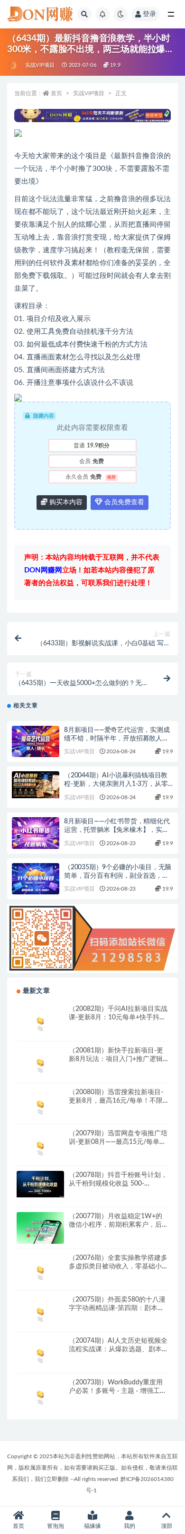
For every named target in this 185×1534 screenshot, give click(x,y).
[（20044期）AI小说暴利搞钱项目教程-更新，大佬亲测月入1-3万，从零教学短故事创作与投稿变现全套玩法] (35, 784)
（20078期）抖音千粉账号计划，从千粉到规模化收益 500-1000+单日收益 (118, 1183)
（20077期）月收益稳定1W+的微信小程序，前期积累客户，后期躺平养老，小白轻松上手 (118, 1225)
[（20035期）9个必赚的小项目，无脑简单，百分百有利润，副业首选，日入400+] (35, 879)
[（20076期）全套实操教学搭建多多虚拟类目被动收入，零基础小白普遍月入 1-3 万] (40, 1271)
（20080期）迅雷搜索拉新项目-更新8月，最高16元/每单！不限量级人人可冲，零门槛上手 (116, 1101)
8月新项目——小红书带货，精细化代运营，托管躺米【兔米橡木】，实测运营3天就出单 (117, 830)
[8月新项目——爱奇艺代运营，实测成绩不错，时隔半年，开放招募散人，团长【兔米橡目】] (35, 742)
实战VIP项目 (40, 65)
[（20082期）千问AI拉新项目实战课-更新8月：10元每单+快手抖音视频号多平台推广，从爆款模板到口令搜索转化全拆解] (40, 1022)
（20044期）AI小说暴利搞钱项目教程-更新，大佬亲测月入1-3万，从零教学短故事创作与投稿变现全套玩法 (116, 784)
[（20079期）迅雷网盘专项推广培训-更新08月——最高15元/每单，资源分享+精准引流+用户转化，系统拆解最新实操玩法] (40, 1147)
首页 (56, 93)
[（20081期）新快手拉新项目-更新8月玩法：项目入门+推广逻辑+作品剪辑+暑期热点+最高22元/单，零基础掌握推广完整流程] (40, 1064)
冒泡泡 (55, 1526)
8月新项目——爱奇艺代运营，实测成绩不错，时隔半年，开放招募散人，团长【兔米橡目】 (117, 738)
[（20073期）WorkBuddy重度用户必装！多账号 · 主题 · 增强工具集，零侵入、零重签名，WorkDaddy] (40, 1396)
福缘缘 (92, 1526)
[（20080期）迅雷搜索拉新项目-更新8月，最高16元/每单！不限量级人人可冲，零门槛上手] (40, 1106)
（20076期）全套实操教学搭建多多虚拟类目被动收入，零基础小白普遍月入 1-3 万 (118, 1266)
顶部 (166, 1526)
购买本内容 (65, 502)
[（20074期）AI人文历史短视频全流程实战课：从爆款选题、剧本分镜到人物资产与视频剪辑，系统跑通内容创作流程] (40, 1354)
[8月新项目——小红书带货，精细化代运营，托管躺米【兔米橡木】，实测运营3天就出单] (35, 833)
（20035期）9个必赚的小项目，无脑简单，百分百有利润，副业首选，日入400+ (117, 876)
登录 (149, 14)
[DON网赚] (12, 65)
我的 (129, 1526)
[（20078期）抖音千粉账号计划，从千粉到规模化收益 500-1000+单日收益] (40, 1184)
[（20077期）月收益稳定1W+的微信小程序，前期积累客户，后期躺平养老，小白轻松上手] (40, 1229)
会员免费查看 (123, 502)
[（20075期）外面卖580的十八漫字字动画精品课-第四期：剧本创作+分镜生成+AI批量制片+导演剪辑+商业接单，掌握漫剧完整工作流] (40, 1313)
